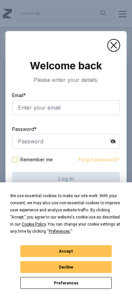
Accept (66, 251)
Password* (24, 129)
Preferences (66, 283)
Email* (19, 95)
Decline (66, 267)
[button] (114, 45)
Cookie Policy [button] (34, 224)
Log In (66, 178)
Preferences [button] (59, 231)
